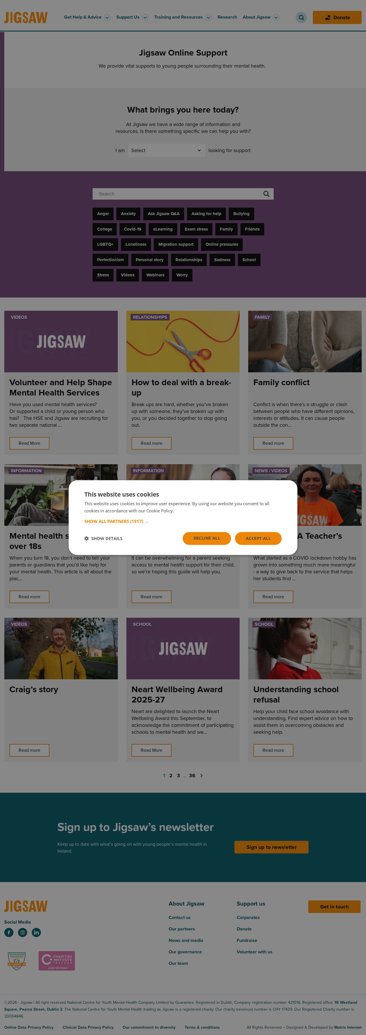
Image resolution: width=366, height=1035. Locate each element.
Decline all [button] (207, 538)
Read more (185, 510)
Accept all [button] (258, 538)
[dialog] (183, 517)
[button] (183, 521)
